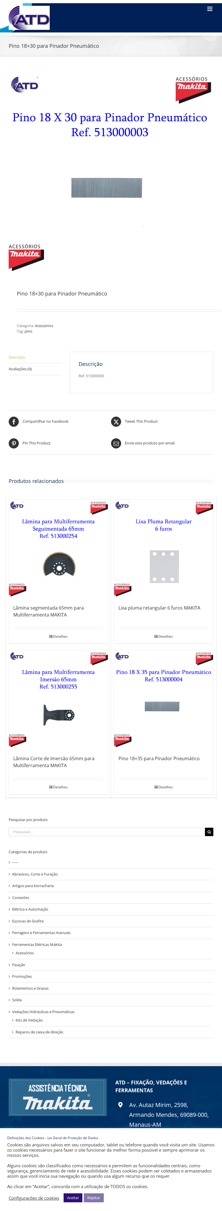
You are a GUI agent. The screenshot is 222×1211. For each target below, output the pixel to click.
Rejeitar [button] (93, 1197)
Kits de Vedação (29, 1020)
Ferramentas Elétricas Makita (37, 944)
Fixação (18, 964)
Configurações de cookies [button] (34, 1198)
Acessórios (44, 325)
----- (15, 862)
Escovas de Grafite (28, 921)
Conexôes (20, 897)
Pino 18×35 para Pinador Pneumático (159, 758)
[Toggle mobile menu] (210, 9)
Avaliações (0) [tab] (20, 368)
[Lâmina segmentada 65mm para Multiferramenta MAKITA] (58, 549)
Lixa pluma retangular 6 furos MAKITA (159, 608)
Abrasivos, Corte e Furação (35, 874)
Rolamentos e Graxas (30, 988)
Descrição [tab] (17, 357)
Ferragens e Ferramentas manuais (41, 932)
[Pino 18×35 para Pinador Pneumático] (163, 699)
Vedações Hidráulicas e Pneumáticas (43, 1011)
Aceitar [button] (73, 1197)
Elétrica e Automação (30, 909)
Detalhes (60, 636)
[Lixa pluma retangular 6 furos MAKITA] (163, 549)
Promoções (22, 976)
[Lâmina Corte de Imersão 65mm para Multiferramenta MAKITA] (58, 699)
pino (28, 331)
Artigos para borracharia (33, 885)
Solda (17, 999)
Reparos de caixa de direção (39, 1032)
